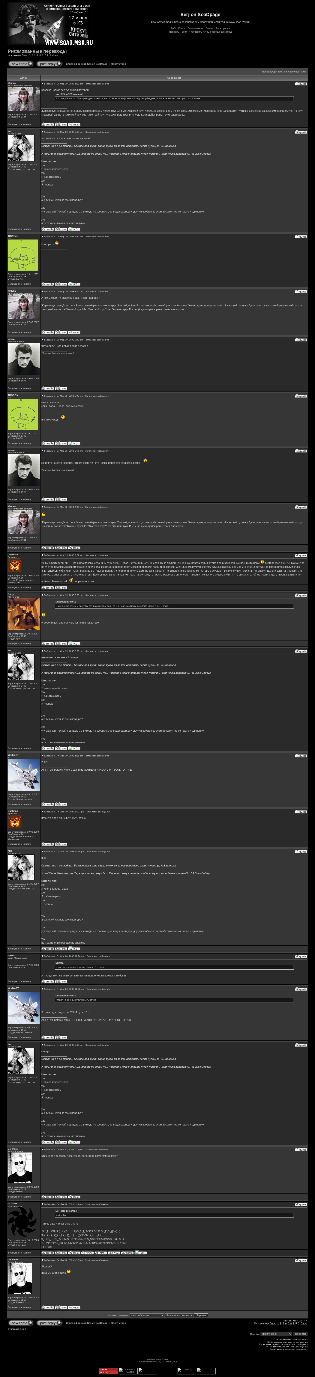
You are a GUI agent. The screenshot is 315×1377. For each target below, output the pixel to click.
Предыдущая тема (272, 71)
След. (55, 55)
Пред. (25, 55)
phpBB (151, 1361)
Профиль (174, 31)
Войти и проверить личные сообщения (203, 31)
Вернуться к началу (19, 124)
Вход (229, 31)
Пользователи (195, 28)
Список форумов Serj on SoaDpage (86, 64)
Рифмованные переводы (37, 51)
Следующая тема (296, 71)
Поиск (181, 28)
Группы (209, 28)
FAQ (173, 28)
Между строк (118, 64)
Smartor (165, 1359)
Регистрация (223, 28)
